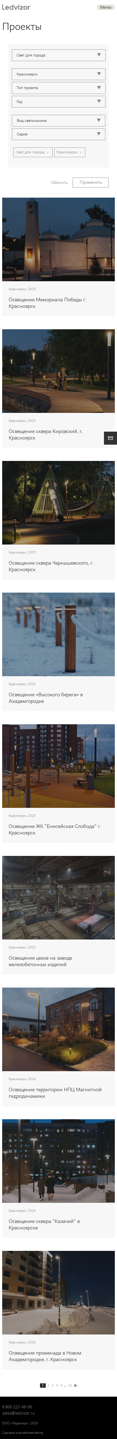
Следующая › (75, 1385)
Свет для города (30, 152)
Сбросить (59, 182)
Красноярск (67, 152)
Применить (91, 182)
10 (70, 1385)
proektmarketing (31, 1433)
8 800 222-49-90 (17, 1407)
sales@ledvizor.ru (18, 1413)
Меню (106, 7)
